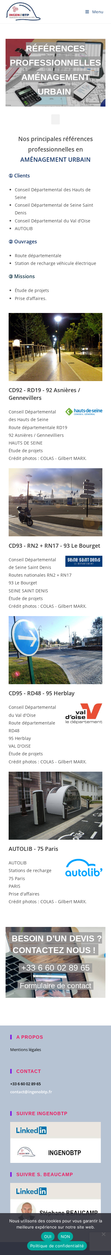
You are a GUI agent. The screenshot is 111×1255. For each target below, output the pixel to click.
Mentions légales (25, 1049)
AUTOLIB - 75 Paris (33, 848)
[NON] (103, 1234)
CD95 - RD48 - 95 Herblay (42, 693)
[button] (55, 119)
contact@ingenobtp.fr (31, 1092)
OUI (47, 1236)
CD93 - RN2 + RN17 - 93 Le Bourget (54, 545)
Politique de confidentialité (57, 1245)
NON (65, 1236)
